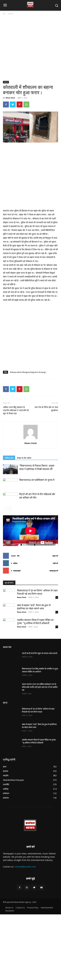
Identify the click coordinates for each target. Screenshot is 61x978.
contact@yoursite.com (25, 866)
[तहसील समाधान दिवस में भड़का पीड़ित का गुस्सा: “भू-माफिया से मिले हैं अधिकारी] (9, 624)
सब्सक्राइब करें (53, 571)
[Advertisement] (30, 49)
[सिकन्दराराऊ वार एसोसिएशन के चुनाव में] (10, 483)
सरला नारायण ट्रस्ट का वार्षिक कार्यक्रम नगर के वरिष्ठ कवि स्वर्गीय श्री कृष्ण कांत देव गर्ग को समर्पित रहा (40, 687)
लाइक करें (55, 556)
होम (4, 13)
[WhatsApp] (26, 104)
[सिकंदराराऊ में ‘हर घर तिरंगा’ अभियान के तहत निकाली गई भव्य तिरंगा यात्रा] (9, 595)
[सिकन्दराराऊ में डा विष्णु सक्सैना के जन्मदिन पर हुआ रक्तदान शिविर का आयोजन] (11, 673)
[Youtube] (41, 887)
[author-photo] (30, 439)
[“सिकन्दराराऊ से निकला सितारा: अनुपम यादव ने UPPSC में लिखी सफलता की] (10, 469)
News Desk (10, 98)
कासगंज (10, 13)
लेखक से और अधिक (24, 458)
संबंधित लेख (9, 458)
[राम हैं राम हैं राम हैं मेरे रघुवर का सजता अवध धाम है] (11, 657)
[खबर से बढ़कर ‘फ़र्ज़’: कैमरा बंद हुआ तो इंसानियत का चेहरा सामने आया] (9, 609)
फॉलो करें (55, 563)
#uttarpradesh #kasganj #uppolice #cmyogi (28, 372)
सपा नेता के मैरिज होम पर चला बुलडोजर (46, 409)
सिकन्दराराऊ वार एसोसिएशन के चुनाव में (36, 479)
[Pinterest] (20, 104)
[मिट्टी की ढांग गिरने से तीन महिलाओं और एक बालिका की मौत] (10, 498)
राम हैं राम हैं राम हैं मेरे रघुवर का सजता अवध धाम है (39, 653)
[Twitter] (13, 104)
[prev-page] (5, 509)
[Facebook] (6, 104)
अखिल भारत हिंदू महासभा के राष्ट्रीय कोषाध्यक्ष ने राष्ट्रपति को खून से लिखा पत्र (16, 410)
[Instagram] (27, 887)
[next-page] (9, 509)
